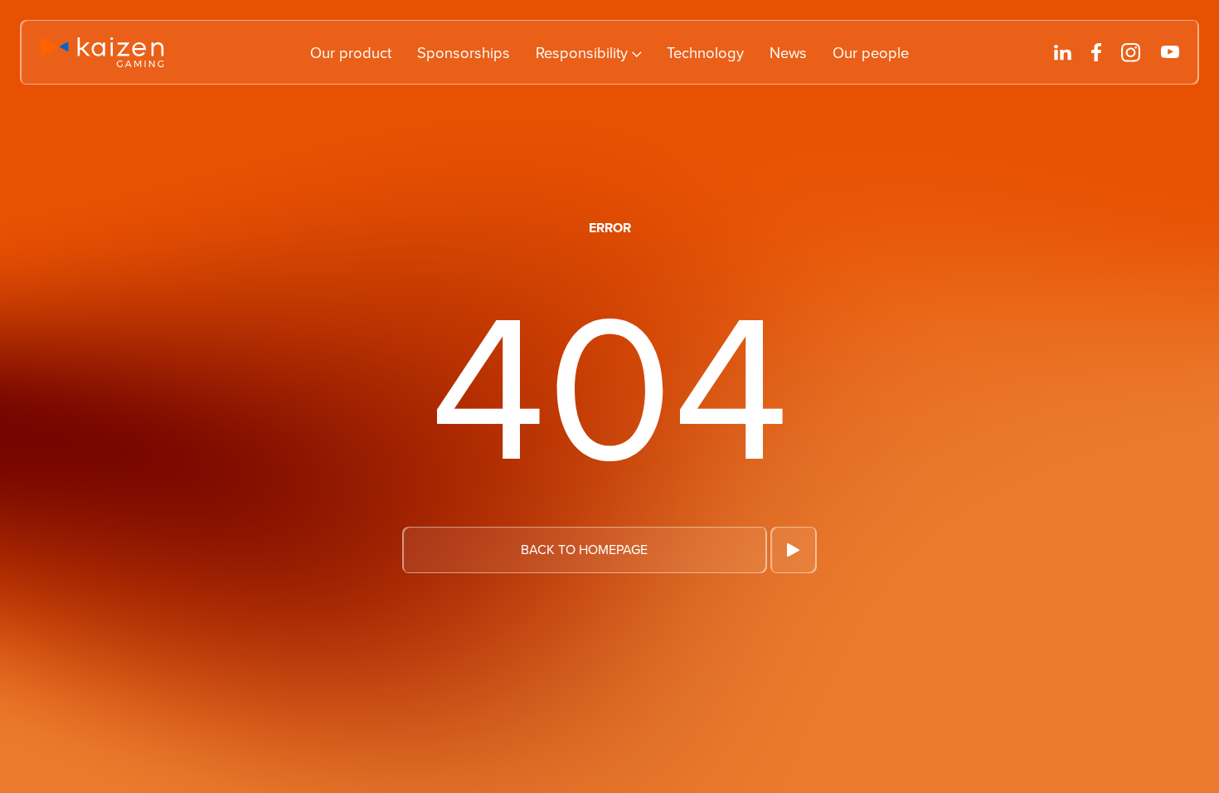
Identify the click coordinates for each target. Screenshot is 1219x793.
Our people (871, 52)
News (788, 52)
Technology (705, 52)
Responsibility (582, 52)
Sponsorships (463, 52)
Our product (350, 52)
